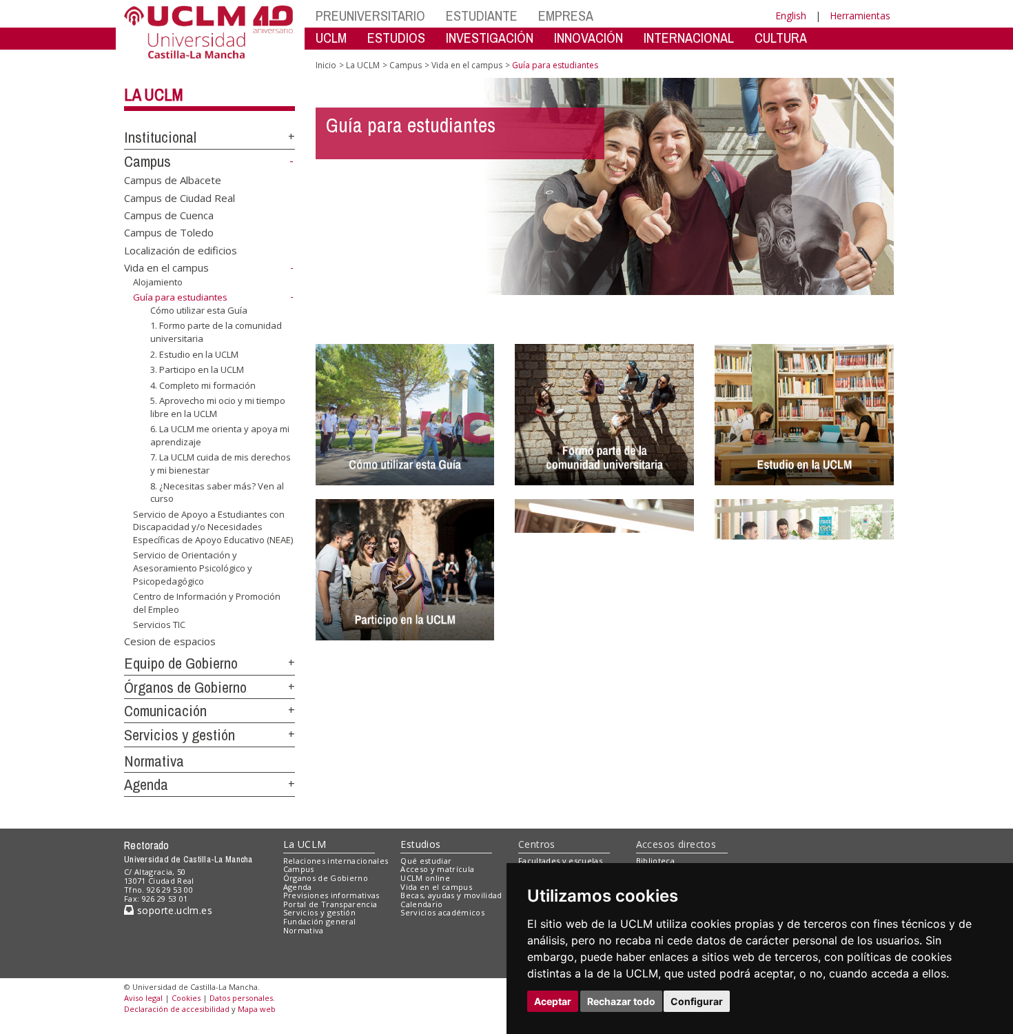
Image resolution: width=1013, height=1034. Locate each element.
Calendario (421, 904)
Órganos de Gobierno (185, 687)
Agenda (146, 784)
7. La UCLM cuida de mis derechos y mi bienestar (220, 463)
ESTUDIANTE (482, 15)
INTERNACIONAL (689, 37)
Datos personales (241, 998)
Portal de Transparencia (330, 904)
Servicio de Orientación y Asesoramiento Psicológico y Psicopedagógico (192, 568)
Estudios (420, 844)
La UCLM (153, 94)
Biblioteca (655, 860)
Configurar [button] (697, 1001)
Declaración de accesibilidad (176, 1009)
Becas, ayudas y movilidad (451, 895)
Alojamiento (158, 282)
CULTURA (781, 37)
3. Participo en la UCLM (197, 369)
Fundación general (319, 921)
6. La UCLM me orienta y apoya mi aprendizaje (219, 435)
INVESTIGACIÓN (489, 37)
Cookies (186, 998)
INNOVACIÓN (588, 37)
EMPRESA (565, 15)
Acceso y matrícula (437, 869)
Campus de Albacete (172, 180)
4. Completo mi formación (203, 385)
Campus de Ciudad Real (179, 197)
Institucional (160, 137)
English (790, 15)
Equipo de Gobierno (181, 663)
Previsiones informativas (331, 895)
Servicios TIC (159, 624)
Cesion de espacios (170, 641)
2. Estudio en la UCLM (194, 353)
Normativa (154, 761)
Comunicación (165, 710)
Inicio (326, 65)
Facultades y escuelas (560, 860)
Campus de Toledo (169, 232)
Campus (147, 161)
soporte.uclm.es (173, 910)
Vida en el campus (166, 267)
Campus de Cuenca (169, 215)
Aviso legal (143, 998)
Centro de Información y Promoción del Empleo (206, 602)
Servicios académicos (442, 912)
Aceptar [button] (552, 1001)
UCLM (331, 37)
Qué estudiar (425, 860)
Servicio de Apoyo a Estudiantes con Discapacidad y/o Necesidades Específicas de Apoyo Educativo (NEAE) (213, 527)
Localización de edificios (180, 249)
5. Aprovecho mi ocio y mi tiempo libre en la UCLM (217, 406)
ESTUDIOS (396, 37)
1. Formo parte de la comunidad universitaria (216, 331)
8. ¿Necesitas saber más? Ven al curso (217, 492)
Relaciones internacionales (336, 860)
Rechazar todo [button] (621, 1001)
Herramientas (860, 15)
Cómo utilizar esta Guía (198, 310)
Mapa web (257, 1009)
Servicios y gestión (179, 734)
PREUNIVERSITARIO (370, 15)
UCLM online (425, 878)
